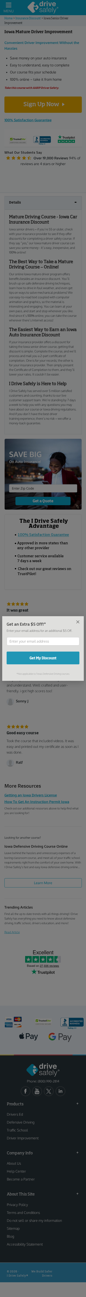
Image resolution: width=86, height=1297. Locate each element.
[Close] (78, 622)
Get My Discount (43, 658)
